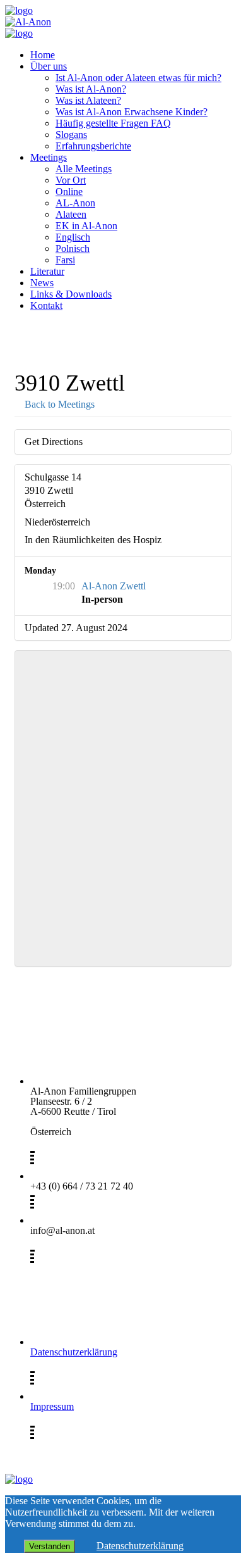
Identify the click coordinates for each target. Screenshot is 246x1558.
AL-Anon (75, 203)
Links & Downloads (71, 294)
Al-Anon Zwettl (113, 586)
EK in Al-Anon (86, 225)
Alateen (71, 214)
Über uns (48, 66)
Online (69, 191)
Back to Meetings (58, 404)
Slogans (71, 134)
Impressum (52, 1406)
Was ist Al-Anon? (91, 89)
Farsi (65, 259)
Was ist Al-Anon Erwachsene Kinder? (132, 111)
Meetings (48, 157)
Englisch (73, 237)
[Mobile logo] (19, 1479)
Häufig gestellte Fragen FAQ (113, 123)
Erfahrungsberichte (93, 146)
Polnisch (73, 248)
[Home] (19, 10)
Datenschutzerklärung (73, 1352)
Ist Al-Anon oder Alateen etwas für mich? (138, 77)
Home (42, 54)
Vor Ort (71, 180)
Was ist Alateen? (88, 100)
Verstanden (49, 1546)
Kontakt (46, 305)
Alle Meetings (84, 168)
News (42, 282)
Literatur (47, 271)
